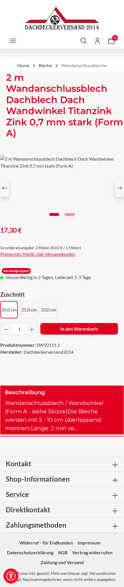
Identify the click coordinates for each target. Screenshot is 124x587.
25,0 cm (29, 309)
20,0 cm (9, 309)
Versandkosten (102, 573)
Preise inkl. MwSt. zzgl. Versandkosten (37, 254)
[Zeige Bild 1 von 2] (54, 214)
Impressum (89, 542)
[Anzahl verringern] (6, 329)
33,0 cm (48, 309)
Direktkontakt (28, 509)
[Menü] (13, 40)
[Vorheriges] (4, 188)
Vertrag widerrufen (92, 552)
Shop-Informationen (38, 479)
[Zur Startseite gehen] (62, 18)
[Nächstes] (119, 188)
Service (17, 494)
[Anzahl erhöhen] (32, 329)
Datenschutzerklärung (30, 552)
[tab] (62, 410)
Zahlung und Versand (62, 562)
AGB (62, 552)
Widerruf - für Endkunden (46, 542)
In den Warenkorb (79, 328)
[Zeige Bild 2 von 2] (70, 214)
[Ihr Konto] (97, 40)
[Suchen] (84, 40)
